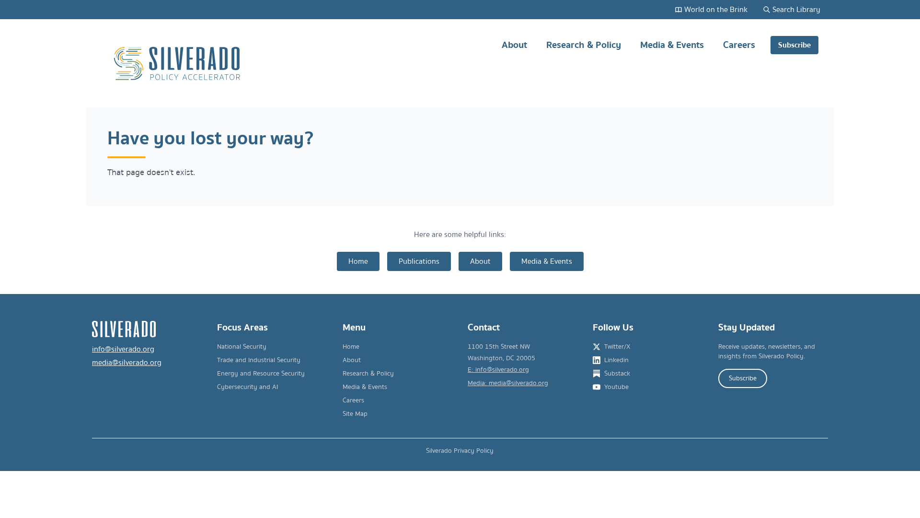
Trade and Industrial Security (258, 360)
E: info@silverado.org (498, 370)
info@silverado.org (123, 349)
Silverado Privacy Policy (460, 451)
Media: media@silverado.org (508, 383)
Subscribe (794, 45)
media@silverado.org (126, 362)
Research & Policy (583, 44)
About (514, 44)
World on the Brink (716, 9)
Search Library (796, 9)
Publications (419, 261)
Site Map (355, 414)
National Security (241, 346)
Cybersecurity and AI (247, 387)
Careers (739, 44)
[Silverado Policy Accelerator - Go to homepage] (178, 63)
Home (358, 261)
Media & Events (672, 44)
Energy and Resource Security (261, 373)
